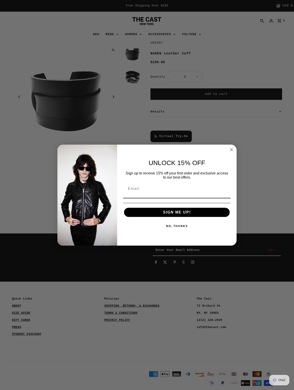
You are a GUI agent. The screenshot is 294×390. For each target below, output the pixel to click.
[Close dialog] (231, 149)
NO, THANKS (177, 226)
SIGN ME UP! (177, 212)
